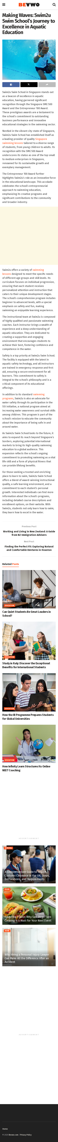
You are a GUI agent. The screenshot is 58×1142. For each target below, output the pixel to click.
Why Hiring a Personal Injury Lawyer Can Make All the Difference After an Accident (27, 958)
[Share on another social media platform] (47, 84)
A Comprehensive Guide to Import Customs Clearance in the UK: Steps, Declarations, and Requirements (27, 875)
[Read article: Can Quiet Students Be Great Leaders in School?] (29, 589)
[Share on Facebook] (11, 84)
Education (9, 606)
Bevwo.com (13, 1135)
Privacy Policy (26, 1135)
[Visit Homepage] (29, 4)
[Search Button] (54, 4)
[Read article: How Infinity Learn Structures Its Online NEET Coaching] (29, 744)
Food (7, 889)
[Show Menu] (3, 4)
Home (7, 931)
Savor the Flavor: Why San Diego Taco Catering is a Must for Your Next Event (28, 918)
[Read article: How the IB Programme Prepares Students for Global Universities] (29, 692)
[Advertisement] (29, 236)
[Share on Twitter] (29, 84)
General (8, 848)
